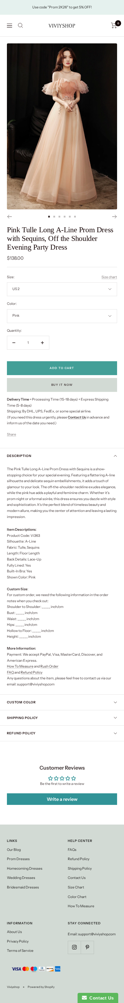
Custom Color (21, 702)
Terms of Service (20, 950)
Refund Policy (31, 672)
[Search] (20, 25)
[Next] (114, 217)
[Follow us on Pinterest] (87, 947)
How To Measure (20, 666)
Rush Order (49, 666)
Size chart (109, 277)
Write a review (62, 799)
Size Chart (76, 887)
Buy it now (62, 385)
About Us (14, 932)
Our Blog (14, 849)
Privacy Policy (18, 941)
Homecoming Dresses (24, 868)
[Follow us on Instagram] (74, 947)
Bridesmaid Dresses (23, 887)
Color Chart (77, 897)
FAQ (10, 672)
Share (11, 434)
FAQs (72, 849)
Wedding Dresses (21, 877)
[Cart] (114, 25)
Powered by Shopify (41, 987)
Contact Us (77, 877)
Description (19, 456)
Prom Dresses (18, 859)
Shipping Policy (22, 718)
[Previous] (9, 217)
